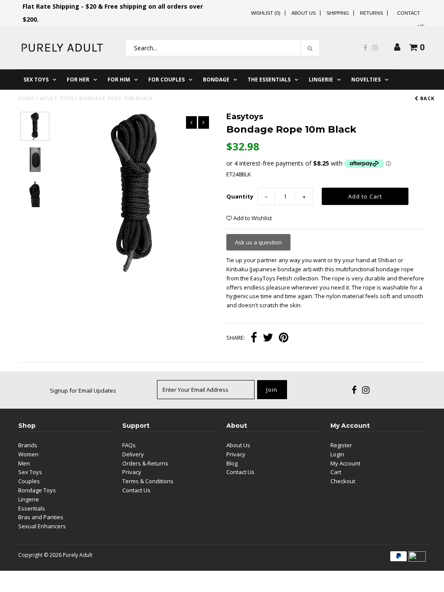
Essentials (31, 508)
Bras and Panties (40, 517)
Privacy (131, 472)
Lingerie (321, 79)
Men (24, 463)
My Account (345, 463)
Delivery (133, 454)
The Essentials (269, 79)
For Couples (166, 79)
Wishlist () (266, 13)
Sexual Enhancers (42, 526)
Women (28, 454)
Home (26, 98)
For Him (119, 79)
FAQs (129, 445)
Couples (29, 481)
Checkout (342, 481)
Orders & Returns (145, 463)
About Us (303, 13)
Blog (232, 463)
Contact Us (136, 490)
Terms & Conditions (147, 481)
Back (426, 98)
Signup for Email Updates (83, 390)
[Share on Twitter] (268, 338)
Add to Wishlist (252, 218)
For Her (78, 79)
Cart (335, 472)
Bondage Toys (37, 490)
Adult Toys (57, 98)
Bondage (216, 79)
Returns (371, 13)
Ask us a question (258, 242)
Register (341, 445)
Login (337, 454)
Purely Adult (77, 555)
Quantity (239, 196)
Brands (27, 445)
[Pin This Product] (283, 338)
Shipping (337, 13)
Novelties (366, 79)
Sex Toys (36, 79)
